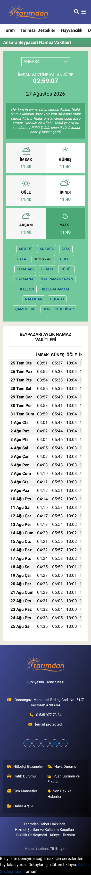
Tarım (9, 30)
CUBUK (66, 259)
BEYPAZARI (43, 259)
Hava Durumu (65, 766)
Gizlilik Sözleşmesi (31, 835)
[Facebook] (28, 743)
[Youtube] (54, 743)
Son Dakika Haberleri (59, 794)
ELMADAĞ (25, 269)
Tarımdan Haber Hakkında (45, 824)
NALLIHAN (34, 299)
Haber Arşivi (23, 806)
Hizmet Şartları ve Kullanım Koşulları (44, 829)
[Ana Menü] (83, 11)
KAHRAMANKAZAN (57, 279)
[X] (37, 743)
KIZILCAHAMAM (55, 289)
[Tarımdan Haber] (28, 12)
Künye (55, 835)
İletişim (69, 835)
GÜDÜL (66, 269)
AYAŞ (65, 249)
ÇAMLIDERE (25, 309)
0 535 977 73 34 (48, 715)
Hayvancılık (71, 30)
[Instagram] (45, 743)
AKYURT (25, 249)
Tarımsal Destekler (37, 30)
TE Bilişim (58, 848)
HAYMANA (24, 279)
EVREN (47, 269)
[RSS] (63, 743)
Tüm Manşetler (25, 791)
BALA (21, 259)
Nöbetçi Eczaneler (28, 766)
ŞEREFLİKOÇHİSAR (58, 309)
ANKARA (47, 249)
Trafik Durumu (24, 776)
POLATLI (57, 299)
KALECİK (27, 289)
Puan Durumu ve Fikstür (64, 779)
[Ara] (76, 11)
